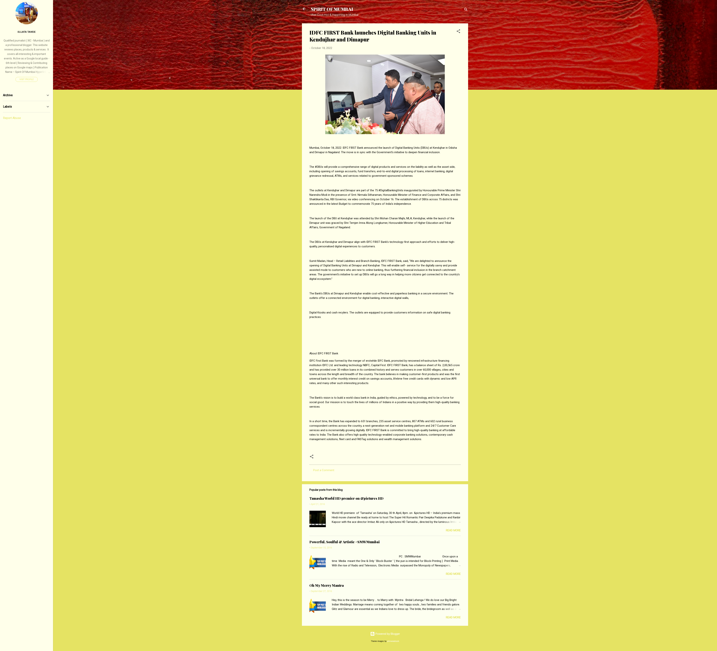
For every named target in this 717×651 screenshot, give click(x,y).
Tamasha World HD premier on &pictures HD (346, 498)
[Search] (466, 10)
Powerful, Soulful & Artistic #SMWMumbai (344, 542)
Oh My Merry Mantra (326, 585)
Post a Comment (323, 470)
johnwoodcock (393, 641)
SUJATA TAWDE (26, 31)
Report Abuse (12, 118)
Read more (453, 530)
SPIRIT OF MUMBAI (332, 9)
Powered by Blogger (387, 633)
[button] (458, 32)
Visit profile (26, 79)
